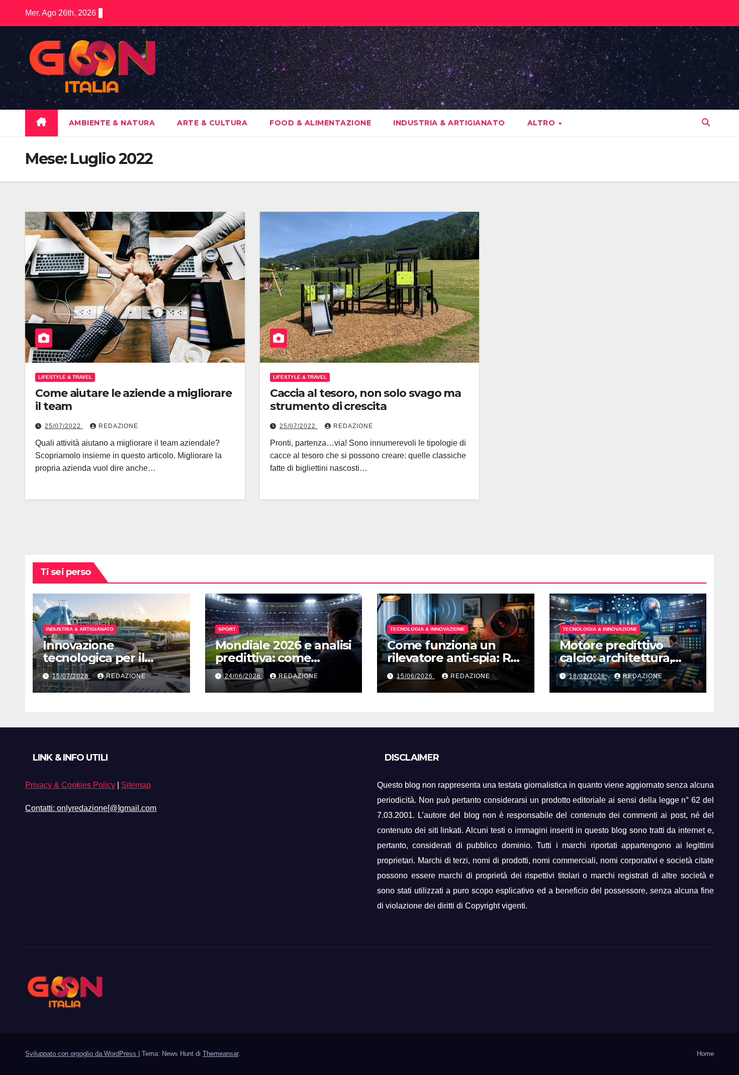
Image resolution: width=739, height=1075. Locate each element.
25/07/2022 (64, 426)
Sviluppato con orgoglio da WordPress (81, 1053)
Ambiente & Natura (112, 122)
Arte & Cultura (212, 122)
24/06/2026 (244, 676)
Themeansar (220, 1053)
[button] (706, 122)
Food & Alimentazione (320, 122)
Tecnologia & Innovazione (427, 629)
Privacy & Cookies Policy (70, 785)
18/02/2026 (588, 676)
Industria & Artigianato (449, 122)
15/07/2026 (71, 676)
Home (705, 1053)
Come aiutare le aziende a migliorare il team (133, 399)
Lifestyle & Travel (65, 377)
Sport (227, 629)
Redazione (118, 426)
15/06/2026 (416, 676)
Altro (542, 122)
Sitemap (136, 785)
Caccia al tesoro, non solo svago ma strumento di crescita (365, 399)
